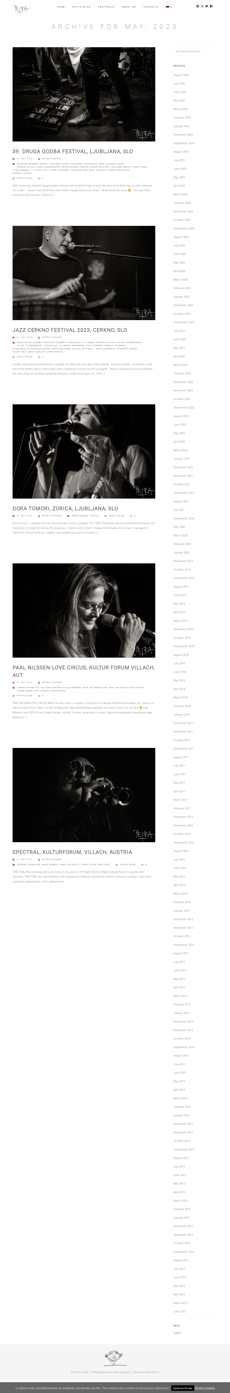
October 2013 (182, 1141)
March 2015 (181, 996)
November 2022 (183, 390)
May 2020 (179, 527)
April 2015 (179, 987)
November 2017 (183, 731)
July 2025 (179, 160)
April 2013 (179, 1192)
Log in (177, 1333)
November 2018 (183, 629)
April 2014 (179, 1089)
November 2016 (183, 825)
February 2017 (182, 808)
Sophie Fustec (22, 173)
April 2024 (179, 271)
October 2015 (182, 936)
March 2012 (181, 1303)
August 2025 (181, 151)
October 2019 (182, 569)
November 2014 (183, 1030)
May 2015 (179, 979)
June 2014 (180, 1072)
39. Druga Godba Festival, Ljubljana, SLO (73, 151)
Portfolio (106, 6)
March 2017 (181, 799)
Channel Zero (114, 164)
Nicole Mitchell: (83, 349)
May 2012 (179, 1286)
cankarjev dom (94, 164)
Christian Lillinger (81, 342)
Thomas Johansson (52, 691)
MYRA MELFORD (61, 349)
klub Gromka (21, 170)
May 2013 (179, 1183)
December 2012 (183, 1226)
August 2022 (181, 416)
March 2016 (181, 893)
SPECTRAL (104, 865)
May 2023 (179, 348)
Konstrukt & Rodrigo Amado (32, 349)
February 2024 (182, 288)
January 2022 (181, 458)
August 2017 (181, 757)
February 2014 (182, 1106)
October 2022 (182, 399)
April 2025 (179, 185)
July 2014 (179, 1064)
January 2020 (181, 552)
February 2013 (182, 1209)
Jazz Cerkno (94, 345)
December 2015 (183, 919)
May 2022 (179, 433)
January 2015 (181, 1013)
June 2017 (180, 774)
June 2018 (180, 672)
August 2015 (181, 953)
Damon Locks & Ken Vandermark (38, 167)
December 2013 (183, 1123)
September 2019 (184, 578)
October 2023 (182, 313)
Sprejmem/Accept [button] (182, 1388)
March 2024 (181, 279)
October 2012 (182, 1243)
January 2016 (181, 910)
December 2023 (183, 305)
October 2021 (182, 484)
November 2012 (183, 1234)
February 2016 (182, 902)
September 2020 (184, 518)
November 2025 (183, 134)
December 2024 (183, 211)
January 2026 (181, 126)
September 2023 (184, 322)
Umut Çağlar (36, 352)
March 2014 (181, 1098)
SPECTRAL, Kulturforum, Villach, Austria (72, 852)
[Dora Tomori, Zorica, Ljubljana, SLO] (84, 452)
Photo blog (81, 6)
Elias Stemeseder (130, 342)
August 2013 (181, 1158)
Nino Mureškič (106, 349)
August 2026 (181, 75)
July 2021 (179, 509)
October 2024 (182, 220)
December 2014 (183, 1021)
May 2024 (179, 262)
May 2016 (179, 876)
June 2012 (180, 1277)
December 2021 (183, 467)
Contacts (151, 6)
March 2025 (181, 194)
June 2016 (180, 868)
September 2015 (184, 945)
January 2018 (181, 714)
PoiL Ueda (50, 170)
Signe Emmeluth (28, 691)
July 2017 (179, 765)
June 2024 (180, 254)
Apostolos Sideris (30, 342)
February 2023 (182, 373)
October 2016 (182, 834)
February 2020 (182, 544)
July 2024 (179, 245)
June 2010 (180, 1311)
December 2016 (183, 816)
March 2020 (181, 535)
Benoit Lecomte (50, 164)
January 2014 (181, 1115)
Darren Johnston (29, 865)
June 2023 (180, 339)
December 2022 (183, 382)
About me (129, 6)
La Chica (37, 170)
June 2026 (180, 92)
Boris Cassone (72, 164)
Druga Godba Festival (95, 167)
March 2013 (181, 1200)
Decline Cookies (205, 1388)
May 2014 (179, 1081)
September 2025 (184, 143)
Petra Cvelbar (52, 159)
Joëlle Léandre (114, 345)
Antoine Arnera (27, 164)
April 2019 (179, 612)
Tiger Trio (20, 352)
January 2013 (181, 1217)
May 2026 (179, 100)
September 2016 (184, 842)
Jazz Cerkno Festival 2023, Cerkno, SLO (70, 330)
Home (61, 6)
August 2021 (181, 501)
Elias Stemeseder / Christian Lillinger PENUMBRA (51, 345)
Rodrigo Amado (127, 349)
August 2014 (181, 1055)
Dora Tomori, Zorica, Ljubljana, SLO (65, 508)
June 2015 (180, 970)
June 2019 (180, 595)
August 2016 (181, 851)
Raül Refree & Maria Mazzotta (109, 170)
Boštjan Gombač (55, 342)
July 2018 (179, 663)
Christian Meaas (28, 688)
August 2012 (181, 1260)
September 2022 (184, 407)
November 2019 (183, 561)
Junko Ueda (139, 167)
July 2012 (179, 1269)
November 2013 (183, 1132)
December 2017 (183, 723)
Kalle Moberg (72, 688)
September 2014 (184, 1047)
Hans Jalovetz (69, 865)
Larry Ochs (88, 865)
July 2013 (179, 1166)
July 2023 (179, 330)
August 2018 (181, 655)
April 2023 (179, 356)
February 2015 (182, 1004)
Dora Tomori (80, 516)
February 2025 (182, 202)
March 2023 (181, 365)
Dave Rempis (50, 865)
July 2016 (179, 859)
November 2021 (183, 475)
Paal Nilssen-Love (95, 688)
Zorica (94, 516)
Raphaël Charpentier (73, 170)
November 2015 (183, 927)
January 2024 (181, 296)
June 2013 (180, 1175)
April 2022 (179, 441)
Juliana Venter (51, 688)
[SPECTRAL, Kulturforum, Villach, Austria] (84, 796)
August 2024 (181, 237)
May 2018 (179, 680)
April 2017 (179, 791)
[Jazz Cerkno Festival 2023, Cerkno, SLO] (84, 274)
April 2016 (179, 885)
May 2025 (179, 177)
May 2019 (179, 603)
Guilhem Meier (121, 167)
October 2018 (182, 637)
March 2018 (181, 697)
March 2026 (181, 109)
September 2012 (184, 1252)
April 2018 (179, 689)
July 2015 (179, 962)
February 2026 (182, 117)
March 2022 (181, 450)
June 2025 (180, 168)
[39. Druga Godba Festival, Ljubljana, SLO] (84, 95)
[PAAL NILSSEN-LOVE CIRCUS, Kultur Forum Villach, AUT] (84, 611)
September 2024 (184, 228)
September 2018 (184, 646)
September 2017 (184, 748)
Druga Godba (70, 167)
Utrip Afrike (55, 352)
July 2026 (179, 83)
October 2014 (182, 1038)
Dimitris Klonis (106, 342)
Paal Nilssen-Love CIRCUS (126, 688)
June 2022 (180, 424)
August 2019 (181, 586)
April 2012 (179, 1294)
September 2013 (184, 1149)
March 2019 (181, 620)
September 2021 (184, 492)
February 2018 (182, 706)
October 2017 (182, 740)
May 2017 (179, 782)
